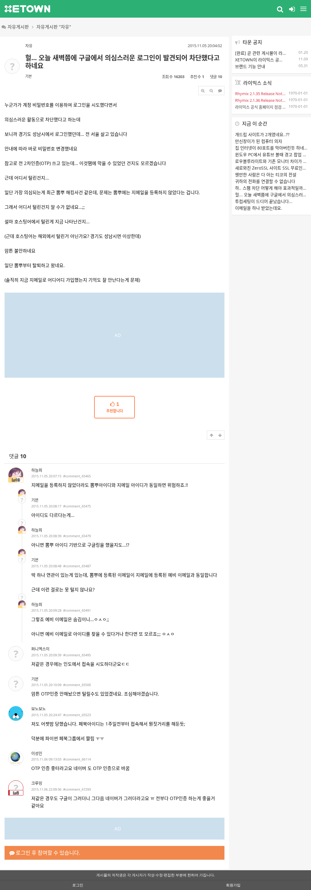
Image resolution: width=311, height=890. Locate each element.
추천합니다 (114, 407)
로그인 (77, 885)
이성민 (36, 753)
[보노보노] (15, 713)
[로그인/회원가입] (292, 8)
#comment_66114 (77, 759)
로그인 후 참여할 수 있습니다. (47, 852)
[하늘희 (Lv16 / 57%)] (22, 493)
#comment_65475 (77, 506)
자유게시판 (18, 27)
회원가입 (233, 885)
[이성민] (15, 758)
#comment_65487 (77, 566)
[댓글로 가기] (220, 90)
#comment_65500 (77, 684)
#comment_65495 (77, 655)
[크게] (203, 90)
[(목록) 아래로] (220, 435)
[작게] (211, 90)
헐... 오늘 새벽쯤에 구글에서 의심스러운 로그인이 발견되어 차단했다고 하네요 (122, 61)
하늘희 (36, 470)
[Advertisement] (114, 335)
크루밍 (36, 783)
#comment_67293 (77, 789)
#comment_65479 (77, 536)
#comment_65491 (77, 610)
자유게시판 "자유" (53, 27)
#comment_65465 (77, 476)
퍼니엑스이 (40, 648)
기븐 (28, 76)
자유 (28, 45)
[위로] (211, 435)
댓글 (17, 456)
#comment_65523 (77, 715)
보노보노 (38, 708)
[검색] (280, 8)
